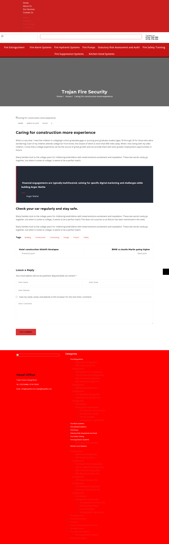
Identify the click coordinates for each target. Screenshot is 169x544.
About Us (27, 6)
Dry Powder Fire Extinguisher (88, 372)
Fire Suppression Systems (69, 54)
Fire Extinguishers (14, 47)
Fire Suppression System (86, 442)
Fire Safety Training (154, 47)
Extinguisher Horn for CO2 (92, 410)
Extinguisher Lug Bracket (92, 420)
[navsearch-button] (42, 35)
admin (20, 123)
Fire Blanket (80, 404)
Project (76, 237)
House (45, 123)
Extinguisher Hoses (89, 413)
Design (66, 237)
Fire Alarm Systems (40, 47)
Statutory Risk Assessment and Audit (119, 47)
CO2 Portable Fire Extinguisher (89, 375)
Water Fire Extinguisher (86, 362)
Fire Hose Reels (87, 417)
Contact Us (28, 12)
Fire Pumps (88, 47)
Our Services (29, 9)
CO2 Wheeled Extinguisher (87, 394)
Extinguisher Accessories (86, 407)
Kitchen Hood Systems (101, 54)
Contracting (54, 237)
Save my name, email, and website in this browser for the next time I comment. (55, 297)
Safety (86, 237)
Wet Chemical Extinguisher (87, 378)
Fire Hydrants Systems (67, 47)
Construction (40, 237)
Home (26, 2)
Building (28, 237)
